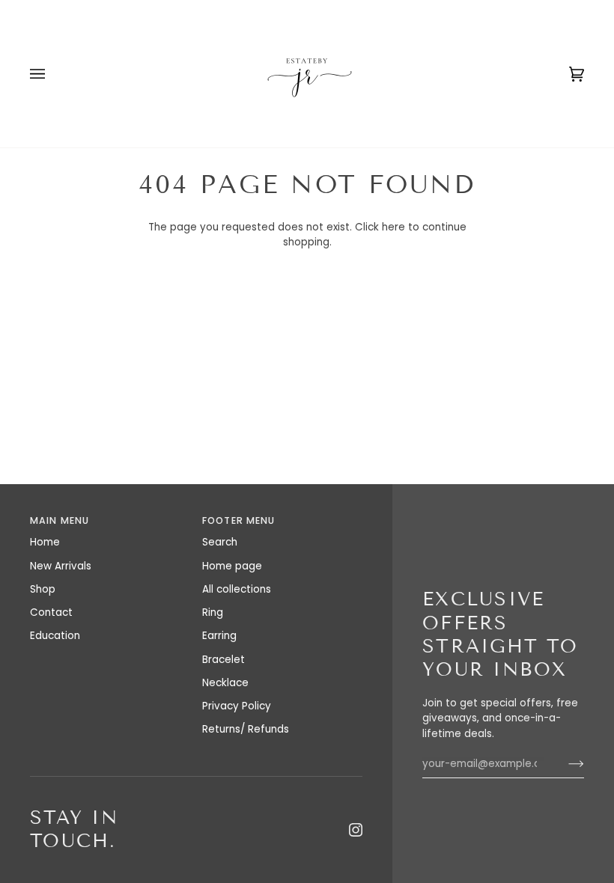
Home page (232, 566)
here (393, 227)
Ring (212, 612)
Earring (219, 636)
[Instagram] (355, 830)
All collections (236, 589)
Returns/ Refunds (245, 729)
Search (219, 542)
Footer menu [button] (238, 520)
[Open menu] (52, 73)
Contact (51, 612)
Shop (42, 589)
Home (45, 542)
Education (55, 636)
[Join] (564, 764)
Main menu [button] (59, 520)
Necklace (225, 683)
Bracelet (223, 660)
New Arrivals (60, 566)
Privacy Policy (236, 706)
